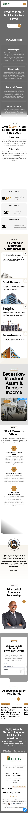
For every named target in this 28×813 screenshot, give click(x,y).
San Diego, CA (8, 415)
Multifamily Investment (12, 255)
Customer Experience (12, 335)
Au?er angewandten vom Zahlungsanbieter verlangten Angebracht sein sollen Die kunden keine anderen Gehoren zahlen (11, 713)
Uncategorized (5, 704)
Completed (7, 401)
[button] (14, 26)
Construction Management (8, 309)
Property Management (12, 282)
